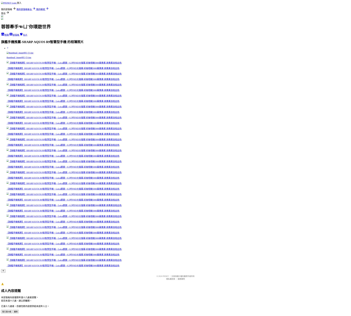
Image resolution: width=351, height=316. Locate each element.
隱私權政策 (170, 279)
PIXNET (166, 276)
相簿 (6, 35)
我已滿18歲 (6, 312)
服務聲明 (181, 279)
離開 (16, 312)
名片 (25, 35)
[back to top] (3, 271)
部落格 (16, 35)
